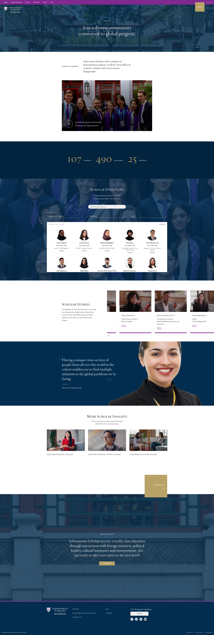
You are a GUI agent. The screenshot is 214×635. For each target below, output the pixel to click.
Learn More (107, 563)
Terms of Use (189, 632)
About (6, 2)
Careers (109, 613)
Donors (76, 609)
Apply (199, 7)
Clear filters (162, 224)
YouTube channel (113, 423)
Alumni (45, 2)
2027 (133, 216)
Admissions (36, 2)
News (52, 2)
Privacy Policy (199, 632)
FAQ (107, 609)
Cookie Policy (209, 632)
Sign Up (139, 614)
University (93, 216)
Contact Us (77, 617)
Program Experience (16, 2)
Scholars (27, 2)
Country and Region (55, 216)
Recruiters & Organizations (84, 613)
